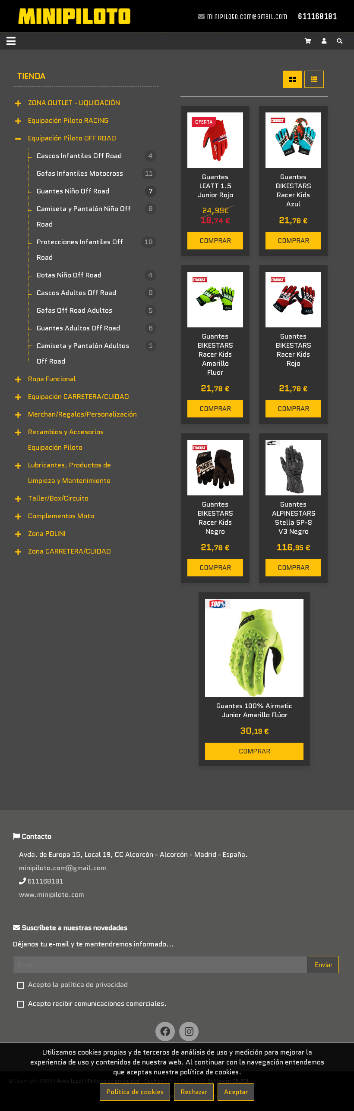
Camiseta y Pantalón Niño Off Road (95, 216)
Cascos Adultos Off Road (95, 293)
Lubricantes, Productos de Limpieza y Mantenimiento (69, 472)
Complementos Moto (61, 516)
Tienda (31, 76)
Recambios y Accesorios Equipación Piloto (66, 439)
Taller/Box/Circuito (58, 498)
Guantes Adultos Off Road (95, 328)
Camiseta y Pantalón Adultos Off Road (95, 353)
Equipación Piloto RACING (68, 120)
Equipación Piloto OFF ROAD (72, 138)
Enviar (323, 964)
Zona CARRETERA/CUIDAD (69, 551)
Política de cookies (135, 1092)
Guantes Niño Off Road (95, 191)
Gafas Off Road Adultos (95, 310)
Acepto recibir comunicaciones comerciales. (97, 1003)
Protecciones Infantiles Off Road (95, 249)
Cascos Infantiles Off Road (95, 156)
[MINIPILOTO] (74, 28)
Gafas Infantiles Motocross (95, 173)
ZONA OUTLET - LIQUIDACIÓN (74, 103)
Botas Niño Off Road (95, 275)
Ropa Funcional (52, 379)
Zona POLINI (47, 533)
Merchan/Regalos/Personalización (82, 414)
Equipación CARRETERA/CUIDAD (78, 396)
